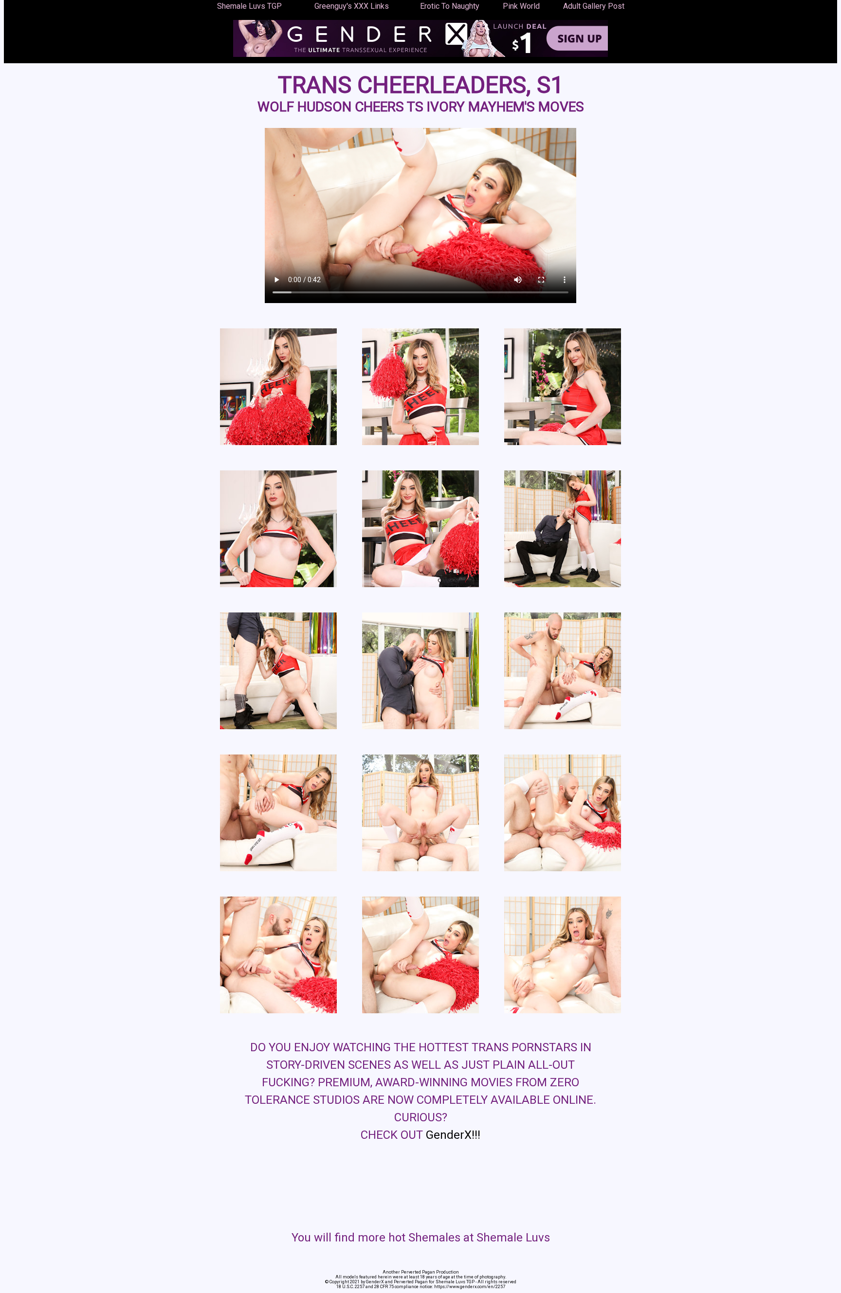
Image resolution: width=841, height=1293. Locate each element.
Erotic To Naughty (449, 6)
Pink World (521, 6)
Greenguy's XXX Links (351, 6)
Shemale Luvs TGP (249, 6)
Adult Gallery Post (593, 6)
